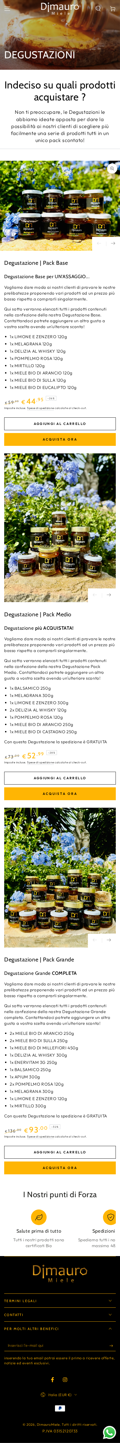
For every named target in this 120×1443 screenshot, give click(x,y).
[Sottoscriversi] (112, 1345)
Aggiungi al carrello (60, 424)
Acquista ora (60, 439)
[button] (98, 8)
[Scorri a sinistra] (99, 244)
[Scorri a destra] (113, 244)
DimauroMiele (48, 1424)
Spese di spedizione (40, 408)
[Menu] (7, 8)
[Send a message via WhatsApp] (109, 1432)
